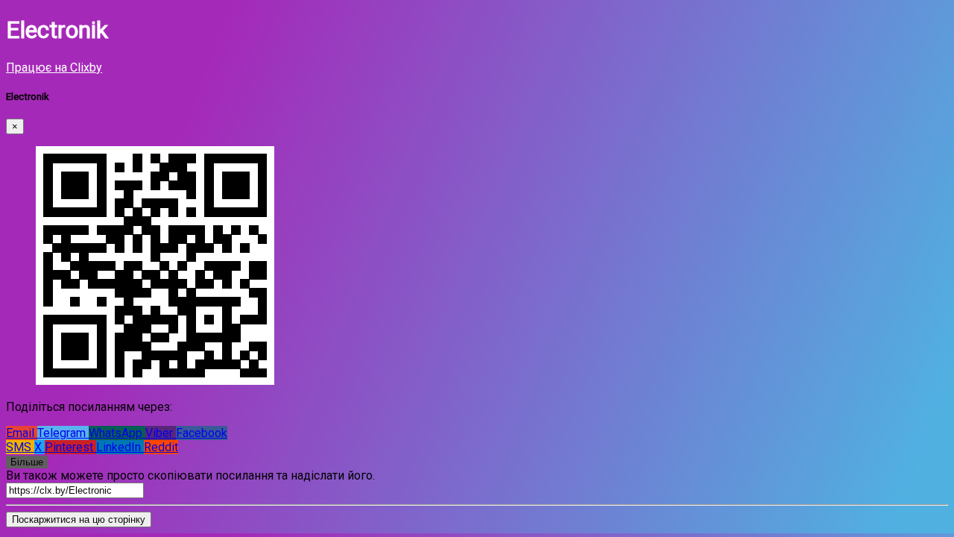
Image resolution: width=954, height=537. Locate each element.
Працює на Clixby (54, 67)
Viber (160, 433)
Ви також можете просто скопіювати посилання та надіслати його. (190, 475)
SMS (20, 447)
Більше (26, 462)
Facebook (201, 433)
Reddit (161, 447)
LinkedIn (120, 447)
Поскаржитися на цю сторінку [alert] (78, 519)
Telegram (63, 433)
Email (21, 433)
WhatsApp (117, 433)
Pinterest (70, 447)
